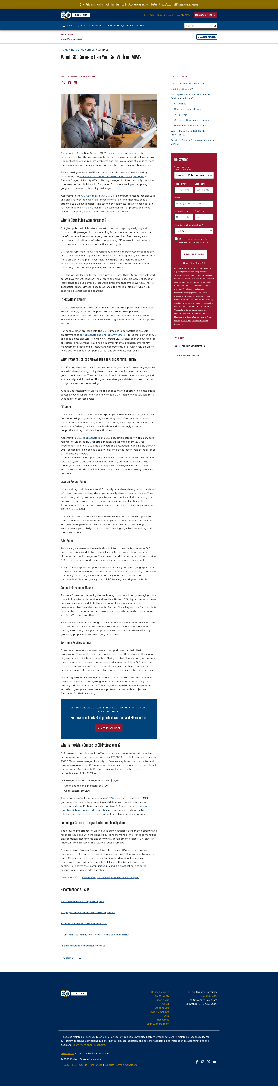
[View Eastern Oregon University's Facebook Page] (197, 1062)
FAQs (130, 25)
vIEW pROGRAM (109, 728)
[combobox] (194, 175)
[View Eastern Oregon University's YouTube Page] (214, 1062)
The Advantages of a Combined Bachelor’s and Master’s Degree (83, 945)
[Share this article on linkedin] (75, 83)
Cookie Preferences (90, 1065)
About (165, 1004)
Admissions (95, 25)
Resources (163, 1020)
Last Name (200, 184)
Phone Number (182, 212)
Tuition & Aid (112, 25)
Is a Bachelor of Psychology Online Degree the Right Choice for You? (84, 923)
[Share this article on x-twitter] (63, 83)
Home (64, 50)
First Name (180, 184)
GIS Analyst (180, 104)
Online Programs (75, 25)
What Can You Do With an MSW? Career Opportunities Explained (82, 901)
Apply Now (183, 15)
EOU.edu (149, 15)
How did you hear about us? (188, 225)
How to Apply (161, 996)
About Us (142, 25)
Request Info (205, 15)
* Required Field (181, 167)
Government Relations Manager (190, 126)
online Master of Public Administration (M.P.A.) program (111, 176)
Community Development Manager (191, 120)
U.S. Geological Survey (94, 196)
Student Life (162, 1008)
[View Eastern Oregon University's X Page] (208, 1062)
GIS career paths (118, 798)
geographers (90, 438)
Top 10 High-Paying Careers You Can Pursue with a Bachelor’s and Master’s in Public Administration (95, 934)
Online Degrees (160, 992)
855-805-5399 (165, 15)
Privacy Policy (69, 1065)
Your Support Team (158, 1024)
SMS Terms (186, 320)
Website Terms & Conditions (121, 1065)
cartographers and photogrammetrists (102, 335)
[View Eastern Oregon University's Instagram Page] (202, 1062)
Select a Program (183, 170)
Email (177, 198)
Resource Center (83, 50)
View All (70, 958)
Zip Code (200, 212)
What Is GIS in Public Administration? (189, 84)
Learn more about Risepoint (89, 1045)
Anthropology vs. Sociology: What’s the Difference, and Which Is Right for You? (88, 912)
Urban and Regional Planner (188, 109)
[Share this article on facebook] (69, 83)
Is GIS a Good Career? (182, 89)
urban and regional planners (99, 505)
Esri (63, 275)
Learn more (67, 1053)
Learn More (207, 37)
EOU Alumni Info (159, 1012)
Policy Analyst (181, 115)
